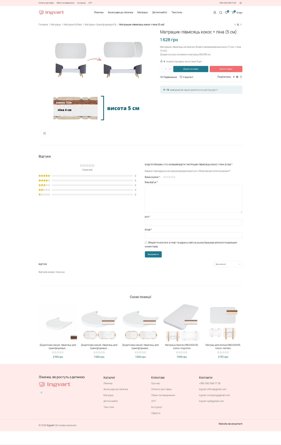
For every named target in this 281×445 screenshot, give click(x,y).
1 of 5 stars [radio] (164, 177)
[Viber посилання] (241, 77)
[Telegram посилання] (237, 77)
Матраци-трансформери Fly (101, 24)
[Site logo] (51, 12)
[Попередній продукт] (235, 24)
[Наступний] (240, 24)
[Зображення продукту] (58, 322)
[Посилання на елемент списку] (125, 383)
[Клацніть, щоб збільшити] (44, 133)
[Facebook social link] (233, 77)
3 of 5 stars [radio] (169, 177)
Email (148, 229)
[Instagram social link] (240, 3)
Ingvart (50, 425)
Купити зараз (226, 69)
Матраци (56, 24)
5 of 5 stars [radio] (174, 177)
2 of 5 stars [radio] (166, 177)
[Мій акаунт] (215, 12)
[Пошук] (221, 12)
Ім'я (147, 216)
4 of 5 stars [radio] (171, 177)
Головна (43, 24)
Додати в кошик (190, 69)
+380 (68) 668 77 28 (227, 3)
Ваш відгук (151, 182)
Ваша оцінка (152, 177)
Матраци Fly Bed (73, 24)
